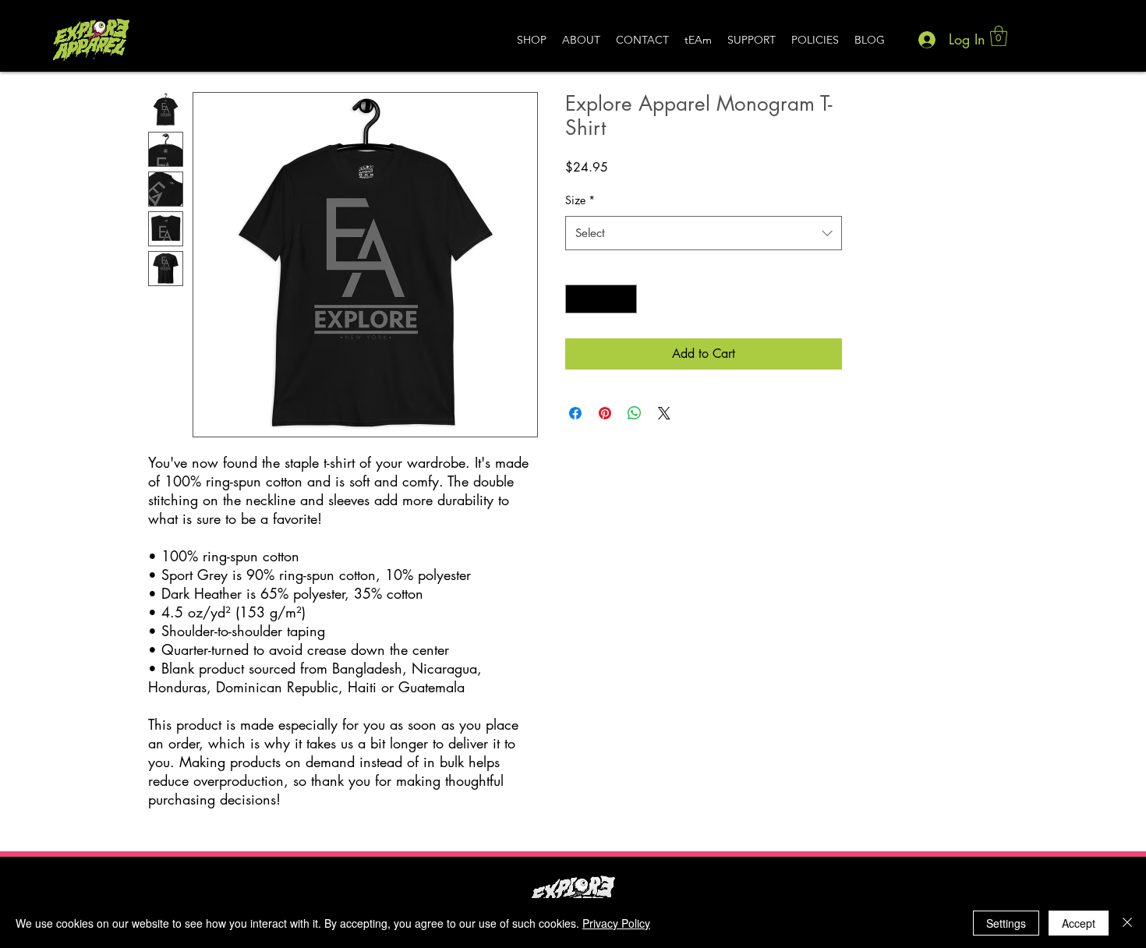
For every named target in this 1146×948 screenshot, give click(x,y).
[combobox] (703, 233)
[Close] (1127, 923)
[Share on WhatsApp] (634, 413)
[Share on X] (664, 413)
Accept (1078, 923)
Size (580, 200)
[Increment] (625, 299)
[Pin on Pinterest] (605, 413)
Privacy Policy (616, 923)
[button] (998, 36)
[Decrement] (577, 299)
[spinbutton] (601, 299)
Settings (1006, 923)
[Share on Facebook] (575, 413)
